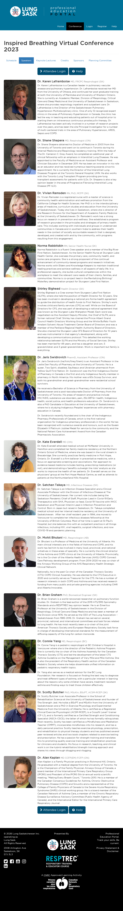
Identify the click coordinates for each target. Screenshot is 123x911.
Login (89, 26)
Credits (65, 60)
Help (114, 26)
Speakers (26, 60)
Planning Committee (100, 60)
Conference (75, 26)
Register (102, 26)
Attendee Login (54, 71)
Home (60, 26)
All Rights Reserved (15, 843)
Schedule (11, 60)
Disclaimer (113, 851)
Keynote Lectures (46, 60)
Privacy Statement (106, 848)
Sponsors (79, 60)
